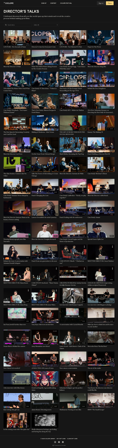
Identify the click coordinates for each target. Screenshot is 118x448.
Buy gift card (61, 438)
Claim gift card (72, 438)
